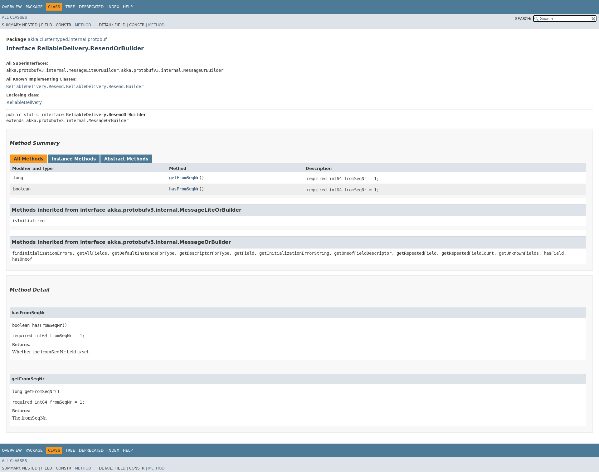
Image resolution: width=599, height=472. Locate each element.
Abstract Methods (126, 158)
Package (34, 7)
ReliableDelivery (24, 102)
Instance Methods (74, 158)
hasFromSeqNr (184, 188)
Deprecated (91, 7)
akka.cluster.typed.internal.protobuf (67, 39)
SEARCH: (523, 19)
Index (113, 7)
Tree (70, 7)
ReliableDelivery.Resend (35, 86)
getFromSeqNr (184, 177)
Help (128, 7)
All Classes (14, 17)
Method (83, 25)
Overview (12, 7)
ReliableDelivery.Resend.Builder (105, 86)
